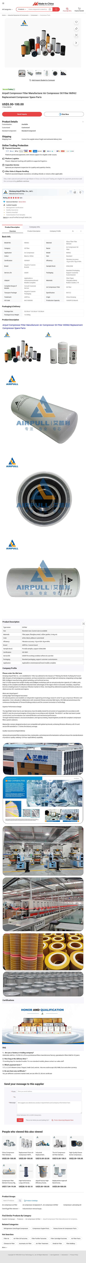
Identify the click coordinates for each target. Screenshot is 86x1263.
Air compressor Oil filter (50, 1205)
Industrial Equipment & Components (18, 15)
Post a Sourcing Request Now (62, 1120)
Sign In (5, 217)
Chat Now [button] (65, 114)
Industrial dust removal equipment (34, 1209)
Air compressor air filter (9, 1205)
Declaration (64, 1255)
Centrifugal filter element (10, 1209)
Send (20, 1120)
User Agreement (54, 1255)
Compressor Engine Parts (41, 1228)
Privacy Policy (74, 1255)
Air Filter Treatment (42, 1243)
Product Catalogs (32, 1201)
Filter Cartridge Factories (59, 1238)
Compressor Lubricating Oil (72, 1205)
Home (4, 15)
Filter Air (6, 1238)
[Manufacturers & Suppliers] (43, 4)
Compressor (34, 15)
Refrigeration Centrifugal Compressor (16, 1228)
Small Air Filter (57, 1243)
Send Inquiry (22, 114)
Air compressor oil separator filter (33, 1205)
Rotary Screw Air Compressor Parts (64, 1228)
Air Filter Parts (75, 1238)
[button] (77, 231)
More (4, 1247)
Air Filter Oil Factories (20, 1238)
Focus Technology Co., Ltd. (29, 1255)
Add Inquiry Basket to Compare (43, 80)
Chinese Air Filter (9, 1243)
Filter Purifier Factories (39, 1238)
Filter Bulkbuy (70, 1243)
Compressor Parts (45, 15)
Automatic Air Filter (25, 1243)
